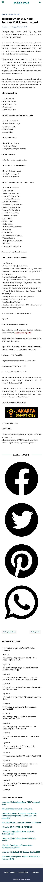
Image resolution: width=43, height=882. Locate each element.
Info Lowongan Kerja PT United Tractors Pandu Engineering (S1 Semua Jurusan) (20, 728)
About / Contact (9, 872)
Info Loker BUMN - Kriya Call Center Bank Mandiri (21, 823)
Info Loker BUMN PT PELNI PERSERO (17, 827)
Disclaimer (35, 872)
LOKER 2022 (21, 2)
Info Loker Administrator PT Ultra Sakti (17, 809)
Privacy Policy (23, 872)
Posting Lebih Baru (9, 632)
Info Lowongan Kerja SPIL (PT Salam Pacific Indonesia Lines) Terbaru (19, 747)
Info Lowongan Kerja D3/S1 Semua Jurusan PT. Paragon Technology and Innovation (20, 765)
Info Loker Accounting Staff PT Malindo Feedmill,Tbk (22, 756)
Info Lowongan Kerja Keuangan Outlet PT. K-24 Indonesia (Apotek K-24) (19, 659)
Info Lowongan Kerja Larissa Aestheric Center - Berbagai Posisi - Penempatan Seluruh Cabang (20, 679)
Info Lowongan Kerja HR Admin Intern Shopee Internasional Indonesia (19, 718)
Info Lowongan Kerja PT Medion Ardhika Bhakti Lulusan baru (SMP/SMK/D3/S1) (20, 775)
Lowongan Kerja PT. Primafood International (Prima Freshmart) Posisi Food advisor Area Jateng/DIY (19, 816)
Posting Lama (35, 632)
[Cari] (40, 3)
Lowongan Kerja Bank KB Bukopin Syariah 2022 (21, 852)
